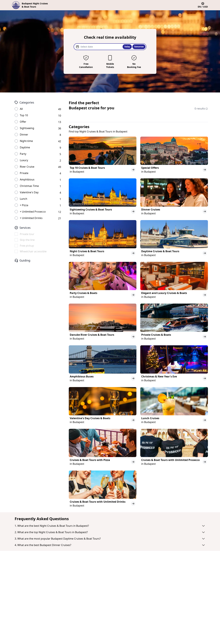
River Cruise (27, 166)
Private (24, 173)
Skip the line (27, 240)
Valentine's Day (29, 192)
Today (127, 46)
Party (23, 154)
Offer (23, 121)
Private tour (27, 234)
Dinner (24, 134)
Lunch (23, 199)
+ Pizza (24, 205)
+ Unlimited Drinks (31, 218)
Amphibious (27, 179)
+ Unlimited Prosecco (33, 211)
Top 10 (24, 115)
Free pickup (27, 245)
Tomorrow (139, 46)
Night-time (26, 141)
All (21, 109)
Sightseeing (27, 128)
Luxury (24, 160)
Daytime (25, 147)
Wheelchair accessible (33, 251)
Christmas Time (29, 186)
